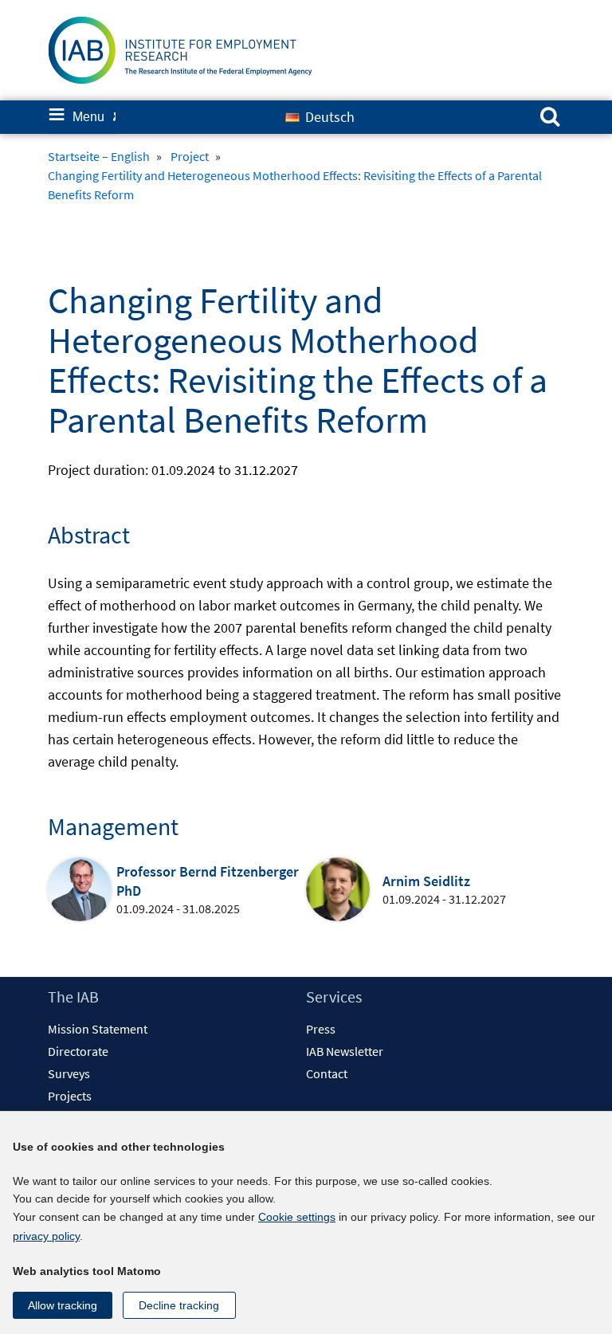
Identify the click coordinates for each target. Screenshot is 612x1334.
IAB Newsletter (344, 1051)
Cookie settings (296, 1216)
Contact (326, 1073)
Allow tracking (62, 1305)
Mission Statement (97, 1029)
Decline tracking (179, 1305)
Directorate (78, 1051)
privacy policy (46, 1236)
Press (320, 1029)
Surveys (69, 1073)
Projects (70, 1096)
